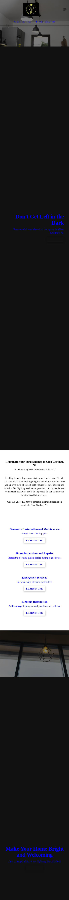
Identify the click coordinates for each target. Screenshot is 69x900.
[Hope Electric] (31, 9)
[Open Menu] (65, 9)
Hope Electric (47, 22)
